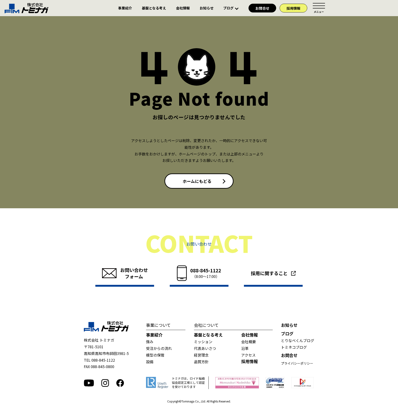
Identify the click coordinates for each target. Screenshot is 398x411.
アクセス (248, 355)
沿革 (245, 348)
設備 (149, 361)
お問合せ (262, 8)
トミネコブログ (294, 347)
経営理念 (201, 355)
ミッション (203, 341)
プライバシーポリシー (297, 363)
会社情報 (183, 8)
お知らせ (207, 8)
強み (149, 341)
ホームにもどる (197, 181)
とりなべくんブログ (297, 340)
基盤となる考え (154, 8)
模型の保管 (155, 355)
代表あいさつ (205, 348)
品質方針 (201, 361)
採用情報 (293, 8)
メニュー (319, 8)
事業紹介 (125, 8)
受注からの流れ (159, 348)
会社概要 (248, 341)
